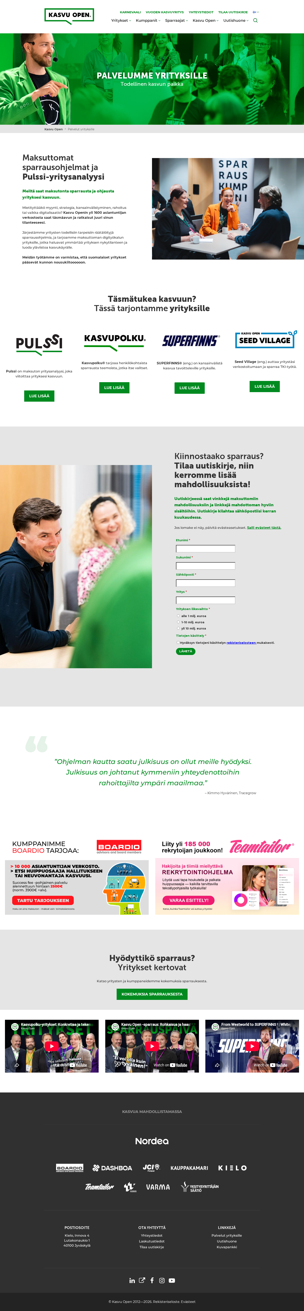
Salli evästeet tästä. (264, 528)
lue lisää (39, 396)
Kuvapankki (227, 1247)
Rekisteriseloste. (167, 1302)
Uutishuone (234, 20)
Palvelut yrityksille (227, 1235)
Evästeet (188, 1302)
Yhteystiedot (152, 1235)
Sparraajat (175, 20)
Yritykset (119, 20)
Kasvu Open (204, 20)
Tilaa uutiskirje (152, 1247)
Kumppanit (146, 20)
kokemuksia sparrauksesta (152, 994)
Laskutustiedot (152, 1241)
